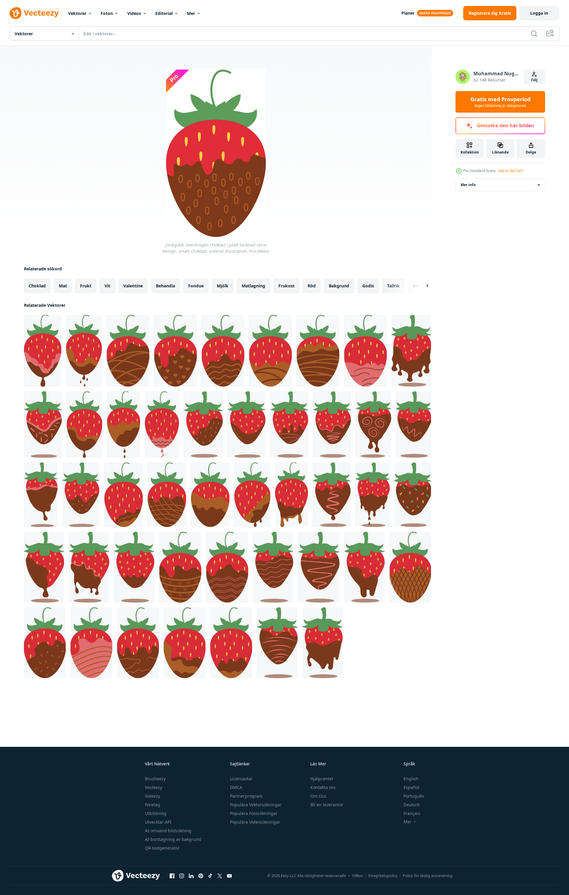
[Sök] (534, 33)
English (411, 778)
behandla (165, 286)
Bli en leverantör (326, 804)
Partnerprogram (246, 796)
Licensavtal (241, 778)
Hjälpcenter (322, 778)
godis (368, 286)
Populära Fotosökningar (253, 813)
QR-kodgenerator (162, 848)
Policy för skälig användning (428, 875)
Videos (134, 13)
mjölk (222, 286)
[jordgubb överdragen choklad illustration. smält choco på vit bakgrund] (411, 351)
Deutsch (412, 804)
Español (411, 787)
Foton (107, 13)
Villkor (357, 875)
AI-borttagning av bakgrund (173, 839)
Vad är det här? (510, 170)
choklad (37, 286)
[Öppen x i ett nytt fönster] (219, 875)
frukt (85, 286)
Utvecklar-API (158, 822)
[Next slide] (422, 286)
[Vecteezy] (34, 13)
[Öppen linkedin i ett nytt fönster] (191, 875)
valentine (133, 286)
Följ (534, 79)
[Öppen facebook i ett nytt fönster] (172, 875)
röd (312, 286)
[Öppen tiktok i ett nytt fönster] (210, 875)
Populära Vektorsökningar (256, 804)
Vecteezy (153, 787)
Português (414, 796)
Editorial (164, 13)
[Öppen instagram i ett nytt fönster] (181, 875)
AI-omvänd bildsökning (168, 830)
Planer (408, 13)
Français (412, 813)
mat (63, 286)
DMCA (236, 787)
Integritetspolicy (383, 875)
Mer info (468, 184)
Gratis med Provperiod (500, 102)
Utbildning (155, 813)
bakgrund (339, 286)
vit (107, 286)
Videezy (152, 796)
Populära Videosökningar (255, 822)
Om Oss (318, 796)
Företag (152, 804)
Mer (191, 13)
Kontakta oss (323, 787)
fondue (196, 286)
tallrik (393, 286)
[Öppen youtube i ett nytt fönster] (229, 875)
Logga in (539, 13)
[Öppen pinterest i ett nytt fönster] (200, 875)
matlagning (253, 286)
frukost (286, 286)
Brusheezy (155, 778)
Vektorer (77, 13)
